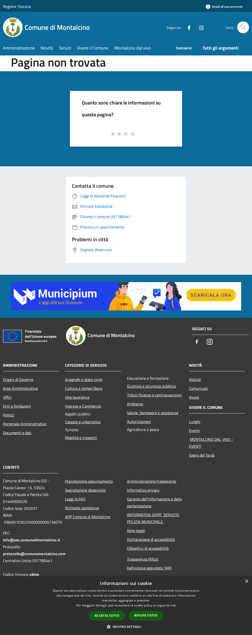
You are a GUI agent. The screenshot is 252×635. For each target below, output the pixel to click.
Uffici (7, 397)
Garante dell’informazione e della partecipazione (154, 502)
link (173, 605)
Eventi (194, 430)
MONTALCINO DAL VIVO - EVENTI (211, 442)
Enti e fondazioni (17, 406)
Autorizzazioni (139, 422)
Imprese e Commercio (83, 406)
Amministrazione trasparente (151, 481)
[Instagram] (199, 27)
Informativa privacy (143, 490)
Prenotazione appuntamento (89, 481)
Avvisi (194, 397)
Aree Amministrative (20, 388)
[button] (125, 626)
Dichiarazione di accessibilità (151, 539)
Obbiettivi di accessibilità (148, 548)
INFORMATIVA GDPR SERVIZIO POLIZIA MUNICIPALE (153, 518)
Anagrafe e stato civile (83, 379)
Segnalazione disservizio (85, 490)
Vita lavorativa (77, 397)
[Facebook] (187, 27)
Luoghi (194, 422)
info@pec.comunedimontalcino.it (31, 540)
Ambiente (135, 404)
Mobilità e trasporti (81, 438)
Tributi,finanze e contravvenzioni (154, 395)
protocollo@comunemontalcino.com (34, 554)
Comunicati (198, 388)
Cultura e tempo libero (83, 388)
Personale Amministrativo (25, 424)
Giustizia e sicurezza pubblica (151, 386)
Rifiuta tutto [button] (146, 615)
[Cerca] (243, 27)
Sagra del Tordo (202, 455)
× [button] (246, 581)
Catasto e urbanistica (82, 422)
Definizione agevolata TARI (149, 568)
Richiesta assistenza (82, 508)
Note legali (136, 530)
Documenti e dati (17, 433)
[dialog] (126, 605)
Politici (8, 415)
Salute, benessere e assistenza (152, 413)
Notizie (195, 379)
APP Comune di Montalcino (87, 517)
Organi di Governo (18, 379)
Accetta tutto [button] (106, 616)
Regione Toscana (17, 6)
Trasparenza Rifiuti (142, 559)
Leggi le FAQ (75, 499)
